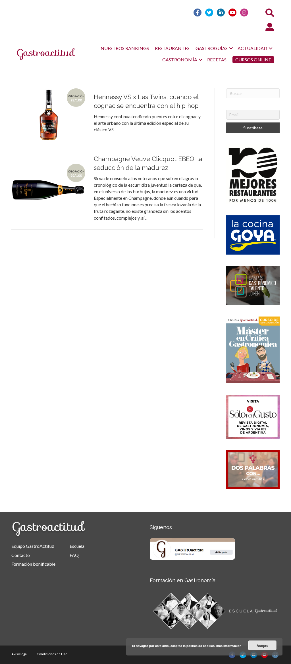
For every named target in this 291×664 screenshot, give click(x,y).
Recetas (216, 59)
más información (229, 646)
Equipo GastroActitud (32, 546)
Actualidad (252, 48)
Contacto (20, 555)
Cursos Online (253, 59)
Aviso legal (19, 654)
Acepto (262, 645)
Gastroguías (212, 48)
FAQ (74, 555)
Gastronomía (179, 59)
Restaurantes (172, 48)
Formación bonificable (33, 564)
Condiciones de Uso (52, 654)
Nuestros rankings (125, 48)
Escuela (77, 546)
